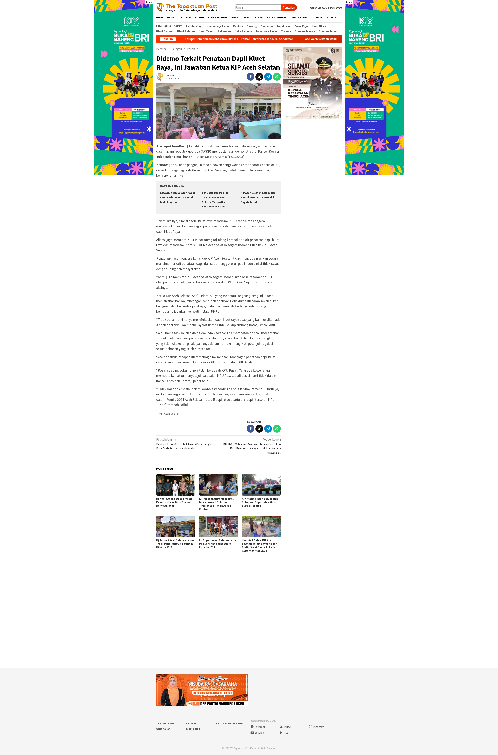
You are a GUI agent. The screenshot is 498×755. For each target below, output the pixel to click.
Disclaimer (193, 729)
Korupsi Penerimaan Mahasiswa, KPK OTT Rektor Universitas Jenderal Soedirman (204, 39)
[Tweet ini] (259, 77)
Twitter (287, 727)
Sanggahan (163, 729)
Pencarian (289, 7)
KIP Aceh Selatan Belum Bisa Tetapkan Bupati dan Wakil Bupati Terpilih (258, 197)
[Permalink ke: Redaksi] (160, 76)
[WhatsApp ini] (277, 77)
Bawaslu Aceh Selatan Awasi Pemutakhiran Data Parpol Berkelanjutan (177, 197)
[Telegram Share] (268, 77)
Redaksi (191, 723)
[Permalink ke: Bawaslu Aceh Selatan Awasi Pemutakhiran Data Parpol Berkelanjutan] (175, 485)
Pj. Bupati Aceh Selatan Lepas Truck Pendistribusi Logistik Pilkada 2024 (175, 543)
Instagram (318, 727)
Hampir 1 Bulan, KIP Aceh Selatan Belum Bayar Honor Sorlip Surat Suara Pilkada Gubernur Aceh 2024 (259, 545)
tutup (149, 1)
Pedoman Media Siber (229, 723)
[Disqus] (218, 612)
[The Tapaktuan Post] (186, 7)
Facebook (260, 727)
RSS (286, 732)
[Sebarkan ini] (250, 77)
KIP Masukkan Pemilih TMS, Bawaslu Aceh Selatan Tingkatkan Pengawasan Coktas (216, 504)
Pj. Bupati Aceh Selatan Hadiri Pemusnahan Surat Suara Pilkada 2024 (218, 543)
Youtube (259, 732)
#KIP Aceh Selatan (168, 413)
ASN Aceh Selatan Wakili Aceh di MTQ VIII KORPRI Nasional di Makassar (317, 39)
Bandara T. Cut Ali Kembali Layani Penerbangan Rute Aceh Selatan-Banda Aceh (184, 444)
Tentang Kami (165, 723)
